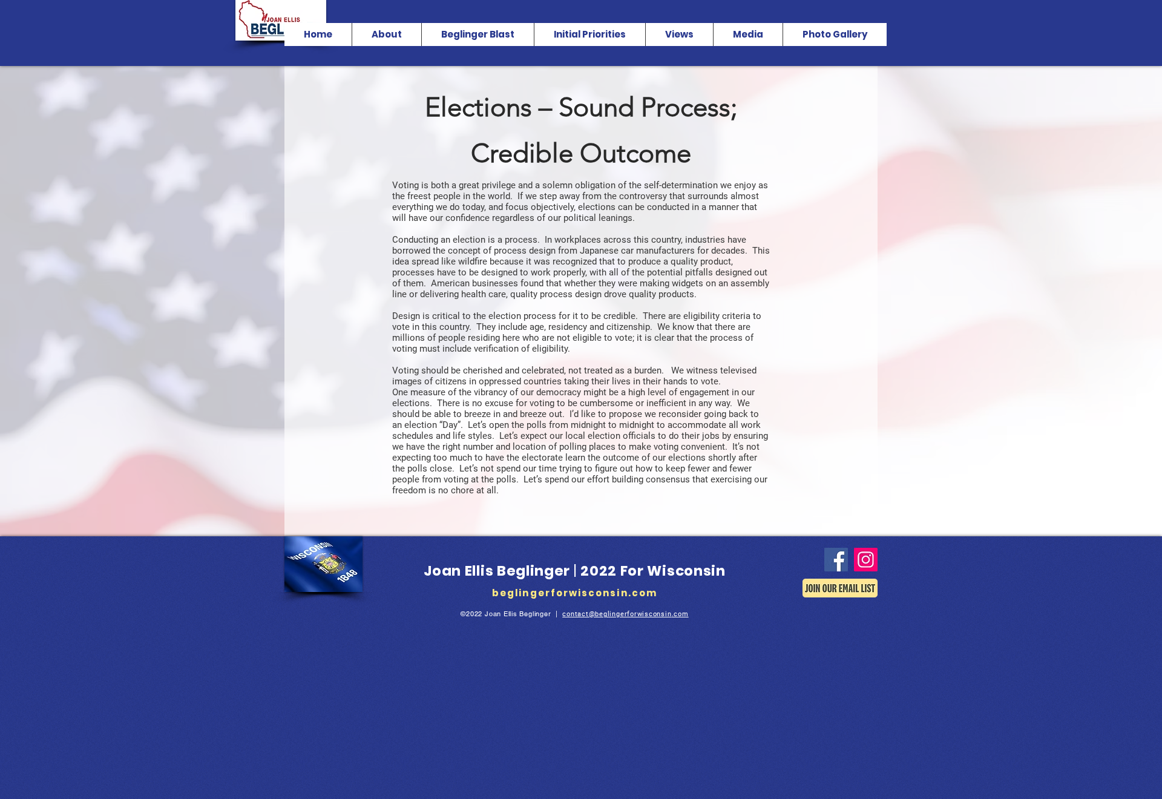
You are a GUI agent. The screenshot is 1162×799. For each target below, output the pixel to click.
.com (680, 614)
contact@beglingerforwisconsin (616, 614)
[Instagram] (866, 559)
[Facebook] (836, 559)
